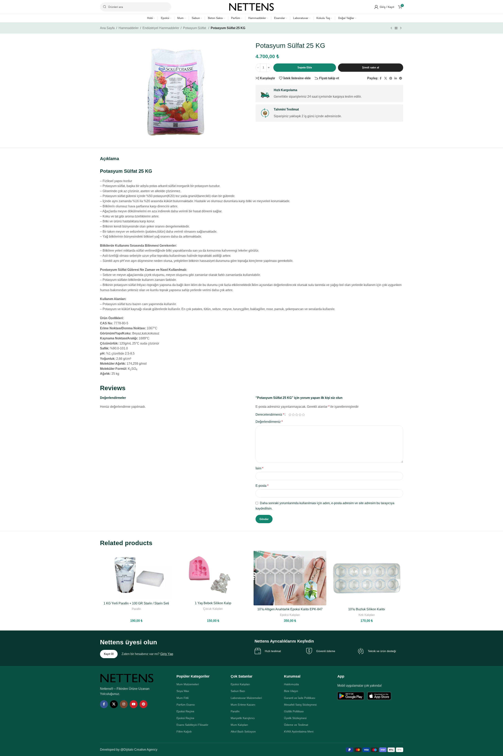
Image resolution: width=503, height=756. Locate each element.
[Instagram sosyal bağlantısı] (124, 704)
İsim (259, 468)
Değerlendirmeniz (269, 421)
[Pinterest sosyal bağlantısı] (390, 78)
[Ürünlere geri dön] (396, 28)
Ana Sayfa (107, 28)
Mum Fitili (182, 697)
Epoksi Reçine (185, 711)
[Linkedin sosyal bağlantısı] (395, 78)
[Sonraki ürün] (400, 28)
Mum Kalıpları (239, 724)
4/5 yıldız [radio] (300, 414)
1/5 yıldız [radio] (290, 414)
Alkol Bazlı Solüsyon (243, 731)
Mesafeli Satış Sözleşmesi (300, 704)
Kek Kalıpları (367, 614)
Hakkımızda (291, 684)
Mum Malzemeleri (187, 684)
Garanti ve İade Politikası (299, 697)
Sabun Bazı (238, 691)
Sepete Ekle (304, 67)
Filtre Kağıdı (184, 731)
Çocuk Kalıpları (213, 608)
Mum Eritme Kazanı (243, 704)
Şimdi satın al (370, 67)
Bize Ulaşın (291, 691)
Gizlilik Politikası (294, 711)
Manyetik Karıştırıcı (243, 718)
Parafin (136, 609)
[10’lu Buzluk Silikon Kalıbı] (366, 578)
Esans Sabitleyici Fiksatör (192, 724)
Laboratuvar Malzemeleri (246, 697)
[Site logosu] (251, 6)
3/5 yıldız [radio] (296, 414)
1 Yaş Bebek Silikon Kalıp (213, 603)
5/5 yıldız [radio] (303, 414)
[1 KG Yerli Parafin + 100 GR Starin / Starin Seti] (136, 575)
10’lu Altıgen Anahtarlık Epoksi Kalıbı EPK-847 (290, 609)
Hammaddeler (129, 28)
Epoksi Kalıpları (290, 614)
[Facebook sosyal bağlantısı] (380, 78)
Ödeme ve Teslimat (296, 724)
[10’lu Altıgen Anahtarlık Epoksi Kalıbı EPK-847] (290, 578)
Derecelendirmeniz (270, 414)
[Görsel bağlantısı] (127, 678)
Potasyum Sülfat (195, 28)
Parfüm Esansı (185, 704)
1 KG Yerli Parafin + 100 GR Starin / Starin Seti (136, 603)
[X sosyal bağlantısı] (385, 78)
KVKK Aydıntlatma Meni (298, 731)
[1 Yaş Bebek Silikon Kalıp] (213, 575)
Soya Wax (182, 691)
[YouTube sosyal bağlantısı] (134, 704)
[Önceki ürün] (391, 28)
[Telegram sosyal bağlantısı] (400, 78)
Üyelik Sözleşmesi (295, 718)
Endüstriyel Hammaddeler (161, 28)
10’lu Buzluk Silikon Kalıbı (366, 609)
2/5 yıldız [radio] (293, 414)
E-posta (262, 485)
